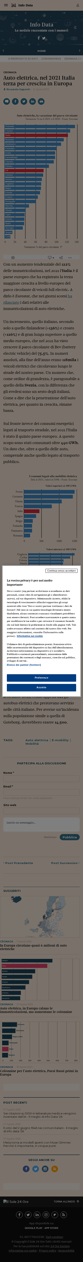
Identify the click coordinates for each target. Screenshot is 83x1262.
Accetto (41, 687)
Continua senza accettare (61, 570)
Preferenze (41, 677)
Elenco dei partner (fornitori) (24, 665)
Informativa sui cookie (30, 636)
